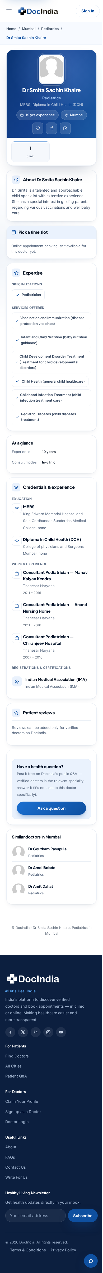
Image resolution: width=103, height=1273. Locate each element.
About (10, 1147)
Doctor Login (17, 1121)
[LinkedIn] (36, 1032)
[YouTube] (61, 1032)
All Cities (13, 1066)
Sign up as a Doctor (23, 1111)
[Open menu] (9, 11)
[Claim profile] (65, 128)
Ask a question (51, 808)
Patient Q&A (16, 1076)
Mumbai (29, 29)
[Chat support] (91, 1261)
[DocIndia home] (38, 11)
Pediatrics (50, 29)
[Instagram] (48, 1032)
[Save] (37, 128)
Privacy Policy (63, 1250)
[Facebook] (10, 1032)
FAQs (10, 1157)
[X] (23, 1032)
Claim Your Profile (21, 1101)
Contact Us (15, 1167)
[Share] (51, 128)
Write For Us (16, 1177)
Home (11, 29)
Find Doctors (17, 1056)
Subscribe (82, 1215)
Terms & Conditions (28, 1250)
